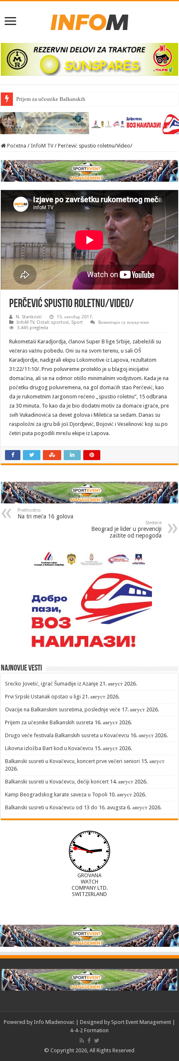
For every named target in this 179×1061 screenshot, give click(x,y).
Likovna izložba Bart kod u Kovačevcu (49, 748)
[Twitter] (96, 1041)
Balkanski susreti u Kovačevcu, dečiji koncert (57, 781)
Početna (16, 146)
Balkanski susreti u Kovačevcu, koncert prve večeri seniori (72, 761)
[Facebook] (89, 1041)
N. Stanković (29, 317)
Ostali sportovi (53, 322)
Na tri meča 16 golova (45, 514)
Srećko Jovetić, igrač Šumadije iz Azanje (51, 684)
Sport (77, 322)
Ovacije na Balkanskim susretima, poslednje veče (62, 709)
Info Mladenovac (54, 1022)
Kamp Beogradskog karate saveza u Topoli (56, 794)
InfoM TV (42, 146)
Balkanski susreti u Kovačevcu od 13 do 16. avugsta (65, 807)
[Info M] (89, 20)
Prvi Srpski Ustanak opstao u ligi (43, 696)
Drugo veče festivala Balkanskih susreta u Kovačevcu (67, 735)
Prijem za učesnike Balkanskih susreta (59, 99)
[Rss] (82, 1041)
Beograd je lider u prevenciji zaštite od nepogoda (126, 529)
